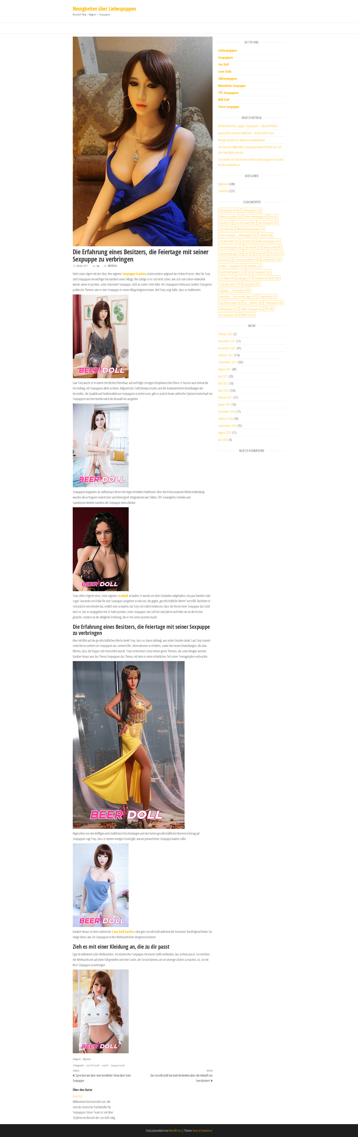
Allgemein (86, 1059)
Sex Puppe (226, 278)
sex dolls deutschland (246, 259)
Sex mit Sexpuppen (259, 272)
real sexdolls (252, 247)
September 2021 (227, 362)
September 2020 (227, 425)
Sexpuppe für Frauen (266, 278)
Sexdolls (225, 259)
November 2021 (227, 348)
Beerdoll (112, 266)
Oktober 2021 (225, 355)
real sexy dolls (272, 247)
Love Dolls (225, 71)
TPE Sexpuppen (228, 92)
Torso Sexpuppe (228, 106)
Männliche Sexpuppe (232, 85)
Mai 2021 (223, 383)
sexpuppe (244, 278)
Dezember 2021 (226, 341)
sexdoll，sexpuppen (231, 266)
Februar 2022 (225, 334)
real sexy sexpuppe (230, 253)
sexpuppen (251, 284)
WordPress (175, 1130)
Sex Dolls (276, 253)
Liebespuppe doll (229, 210)
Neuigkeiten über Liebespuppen (104, 8)
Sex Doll (223, 64)
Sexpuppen (225, 57)
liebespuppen (252, 210)
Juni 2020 (223, 439)
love (273, 216)
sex (248, 253)
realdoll (105, 1065)
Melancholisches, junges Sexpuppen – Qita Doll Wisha (247, 126)
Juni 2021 (223, 376)
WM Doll (247, 315)
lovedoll (225, 222)
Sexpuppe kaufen (117, 1065)
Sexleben (223, 191)
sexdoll (260, 253)
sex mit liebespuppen (231, 272)
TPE (269, 309)
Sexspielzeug (267, 296)
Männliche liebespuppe (250, 229)
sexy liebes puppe (230, 302)
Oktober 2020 (225, 418)
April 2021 (223, 390)
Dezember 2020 (226, 411)
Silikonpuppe (273, 302)
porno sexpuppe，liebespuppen (237, 235)
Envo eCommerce (202, 1130)
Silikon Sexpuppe (251, 309)
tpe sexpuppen (228, 315)
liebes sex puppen (230, 216)
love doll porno (267, 222)
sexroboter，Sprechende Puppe (237, 296)
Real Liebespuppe (268, 241)
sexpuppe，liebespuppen (234, 290)
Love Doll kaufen (93, 1065)
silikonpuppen (228, 309)
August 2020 (224, 432)
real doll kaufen (228, 241)
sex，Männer (253, 302)
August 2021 (224, 369)
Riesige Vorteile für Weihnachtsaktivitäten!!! (241, 140)
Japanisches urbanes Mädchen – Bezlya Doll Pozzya (246, 133)
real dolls (248, 241)
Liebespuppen (227, 50)
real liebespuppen (230, 247)
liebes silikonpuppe (256, 216)
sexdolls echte (271, 259)
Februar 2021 (225, 397)
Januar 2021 (224, 404)
